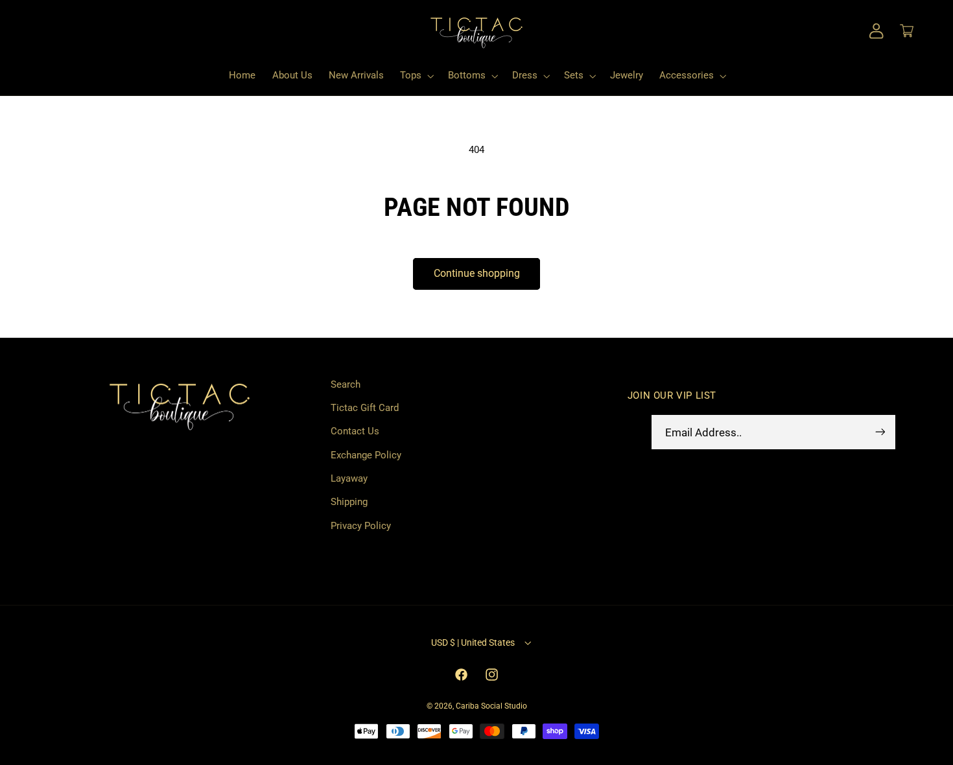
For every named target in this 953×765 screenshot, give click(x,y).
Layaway (349, 478)
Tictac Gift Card (365, 408)
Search (345, 384)
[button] (49, 31)
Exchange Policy (366, 455)
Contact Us (355, 431)
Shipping (349, 502)
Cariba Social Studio (491, 706)
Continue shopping (477, 273)
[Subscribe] (880, 432)
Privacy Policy (361, 526)
